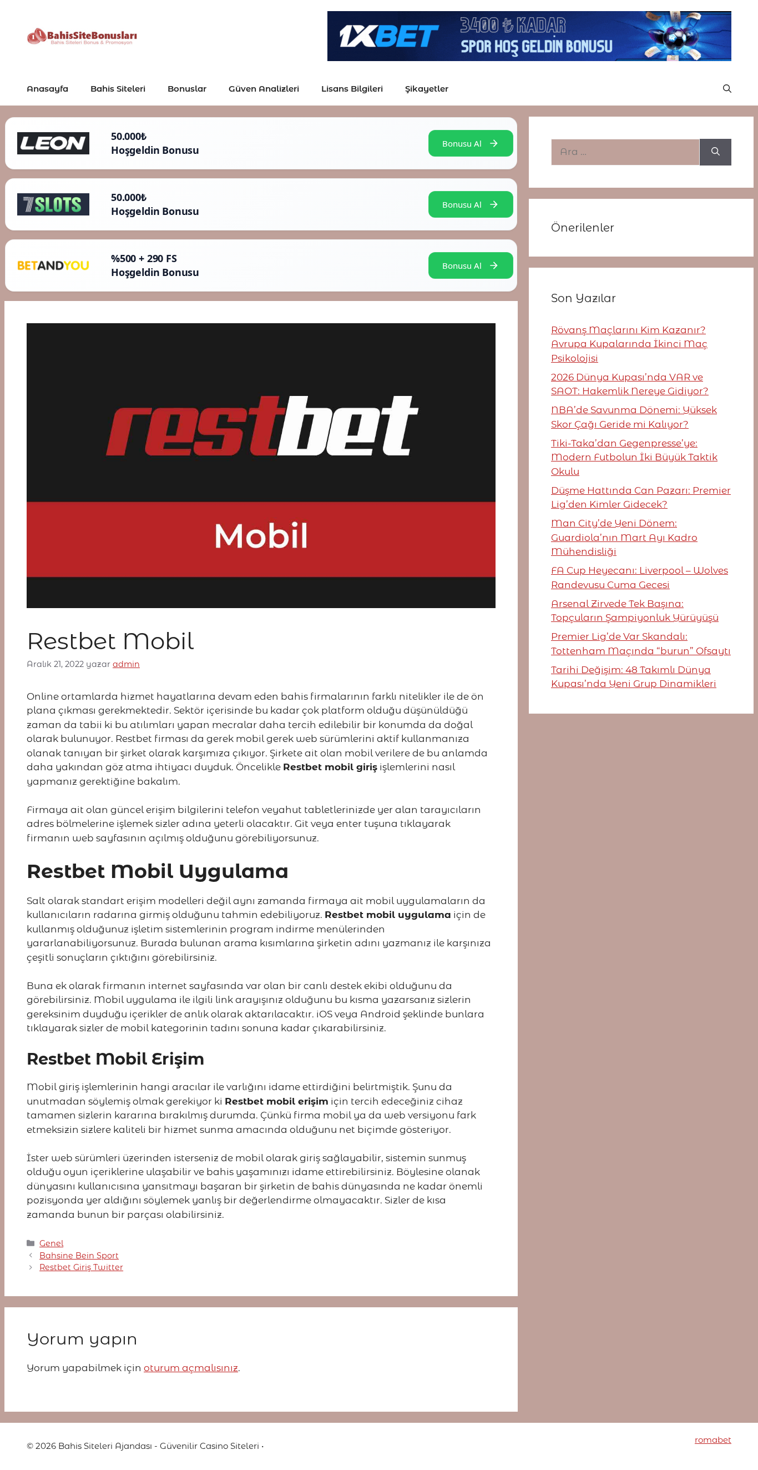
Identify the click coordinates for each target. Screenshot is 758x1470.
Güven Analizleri (264, 88)
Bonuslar (187, 88)
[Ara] (715, 152)
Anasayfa (47, 88)
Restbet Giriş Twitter (81, 1267)
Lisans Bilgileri (352, 88)
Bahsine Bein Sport (79, 1256)
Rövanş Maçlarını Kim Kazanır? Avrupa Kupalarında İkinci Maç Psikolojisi (629, 344)
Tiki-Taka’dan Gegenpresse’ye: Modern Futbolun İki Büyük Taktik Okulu (634, 457)
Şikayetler (426, 88)
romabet (713, 1439)
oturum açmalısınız (191, 1367)
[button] (727, 89)
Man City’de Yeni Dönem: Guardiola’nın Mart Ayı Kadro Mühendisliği (624, 537)
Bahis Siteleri (117, 88)
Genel (51, 1243)
